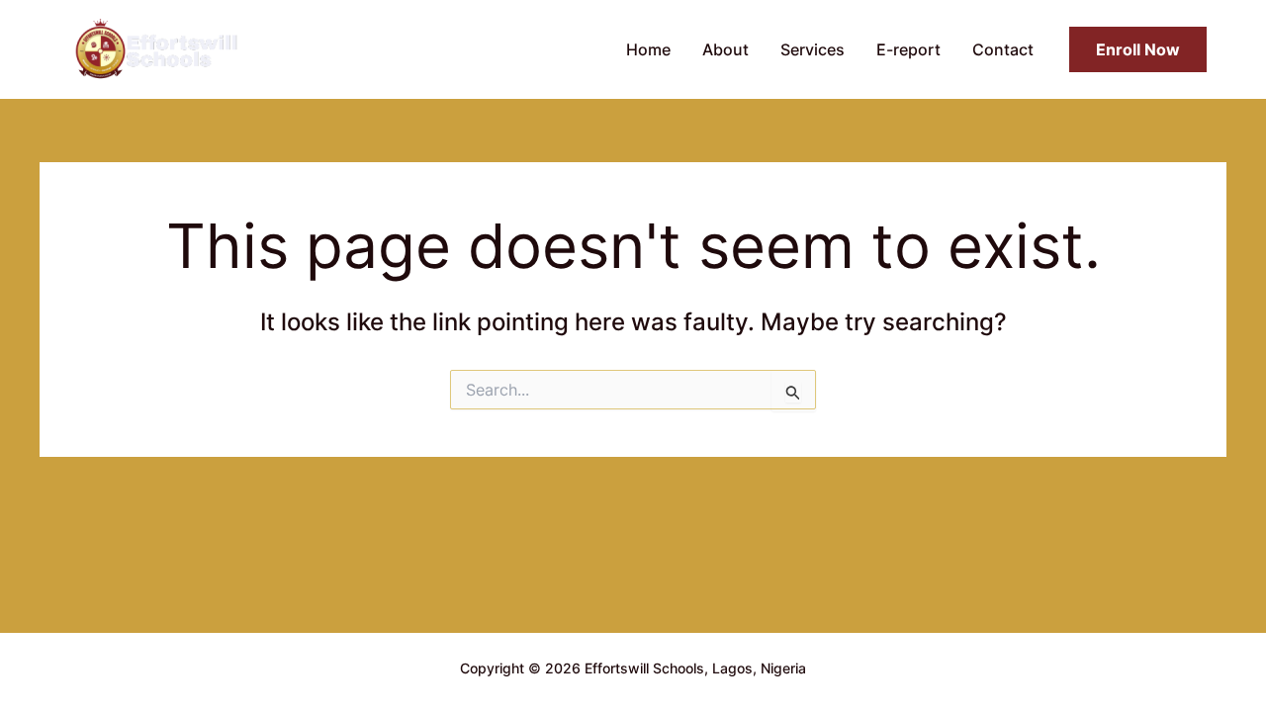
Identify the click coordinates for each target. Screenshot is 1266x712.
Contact (1003, 49)
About (725, 49)
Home (648, 49)
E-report (908, 49)
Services (812, 49)
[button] (1138, 49)
